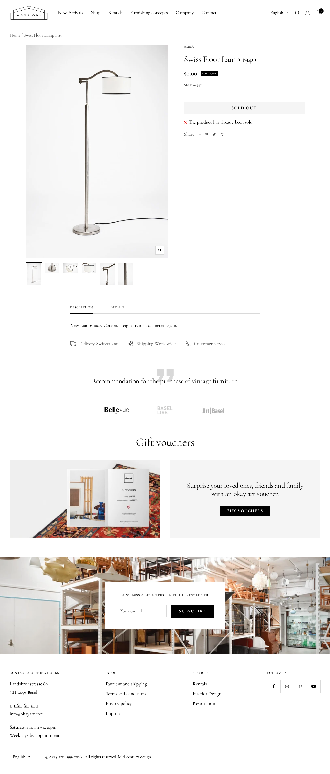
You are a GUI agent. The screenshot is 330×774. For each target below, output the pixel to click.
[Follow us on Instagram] (287, 686)
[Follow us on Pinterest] (300, 686)
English (276, 12)
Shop (95, 12)
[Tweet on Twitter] (214, 134)
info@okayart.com (27, 714)
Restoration (204, 703)
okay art (56, 756)
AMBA (189, 47)
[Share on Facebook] (200, 134)
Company (185, 12)
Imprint (113, 713)
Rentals (115, 12)
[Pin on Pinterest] (206, 134)
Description (81, 307)
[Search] (297, 13)
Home (15, 35)
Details (117, 307)
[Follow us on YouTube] (313, 686)
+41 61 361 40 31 (24, 705)
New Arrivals (70, 12)
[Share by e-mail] (222, 134)
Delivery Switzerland (98, 343)
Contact (209, 12)
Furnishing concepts (149, 12)
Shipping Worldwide (156, 343)
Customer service (210, 343)
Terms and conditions (126, 694)
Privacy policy (119, 703)
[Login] (307, 13)
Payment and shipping (126, 684)
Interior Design (207, 694)
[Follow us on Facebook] (273, 686)
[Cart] (318, 12)
